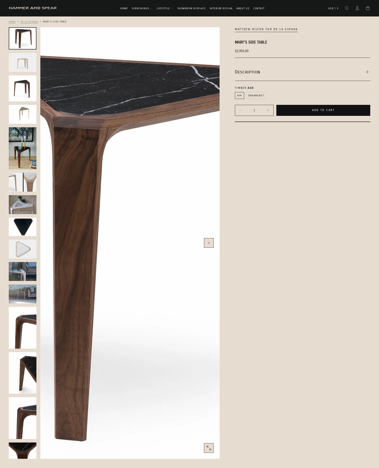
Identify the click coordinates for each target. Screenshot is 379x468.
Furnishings (141, 8)
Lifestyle (163, 8)
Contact (259, 8)
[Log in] (357, 8)
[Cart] (367, 8)
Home (124, 8)
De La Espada (29, 21)
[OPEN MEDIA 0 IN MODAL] (209, 448)
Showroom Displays (191, 8)
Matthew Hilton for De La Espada (266, 29)
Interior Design (221, 8)
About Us (242, 8)
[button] (333, 8)
